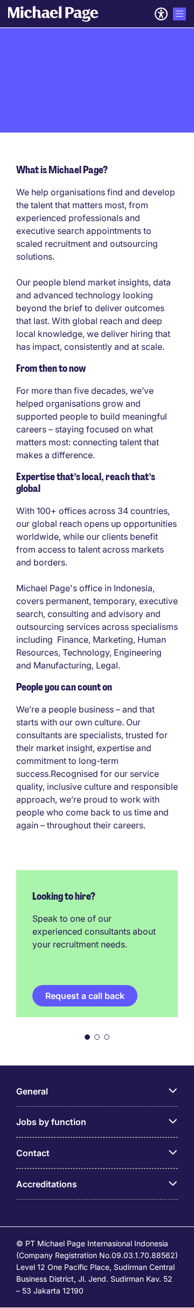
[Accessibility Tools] (161, 14)
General (32, 1091)
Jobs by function (51, 1122)
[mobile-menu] (179, 14)
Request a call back (84, 995)
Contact (33, 1153)
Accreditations (46, 1184)
